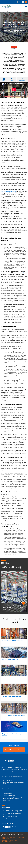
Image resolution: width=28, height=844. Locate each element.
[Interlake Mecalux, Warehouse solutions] (6, 7)
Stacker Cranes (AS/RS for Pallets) (12, 640)
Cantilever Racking (7, 793)
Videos (18, 567)
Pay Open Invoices (7, 841)
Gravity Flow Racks (7, 780)
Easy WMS (21, 272)
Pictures (10, 567)
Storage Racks (6, 779)
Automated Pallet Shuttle (9, 802)
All (3, 567)
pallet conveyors (14, 171)
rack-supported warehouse (8, 191)
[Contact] (26, 2)
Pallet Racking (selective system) (12, 696)
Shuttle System (6, 800)
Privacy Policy (20, 837)
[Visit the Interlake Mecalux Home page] (2, 11)
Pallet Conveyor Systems (9, 678)
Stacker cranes (5, 171)
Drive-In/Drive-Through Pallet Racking (13, 715)
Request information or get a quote (14, 749)
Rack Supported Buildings (10, 659)
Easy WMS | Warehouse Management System (13, 734)
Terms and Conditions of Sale (10, 840)
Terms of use (5, 837)
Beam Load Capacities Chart (10, 816)
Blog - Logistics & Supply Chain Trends (12, 810)
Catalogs (5, 818)
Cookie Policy (5, 838)
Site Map (12, 837)
